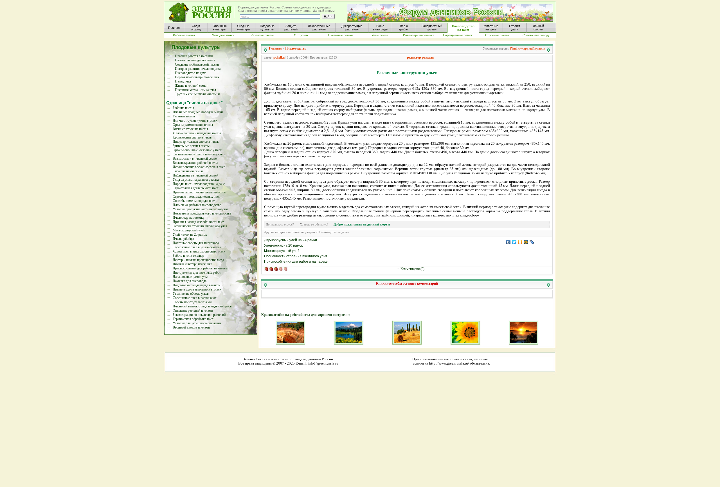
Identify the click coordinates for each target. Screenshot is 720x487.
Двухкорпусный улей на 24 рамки (290, 240)
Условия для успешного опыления (197, 323)
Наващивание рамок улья (190, 277)
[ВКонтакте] (508, 242)
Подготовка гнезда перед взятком (196, 285)
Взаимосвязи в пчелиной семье (195, 158)
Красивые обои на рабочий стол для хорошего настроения (305, 315)
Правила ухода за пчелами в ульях (197, 289)
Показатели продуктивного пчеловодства (202, 213)
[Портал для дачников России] (201, 12)
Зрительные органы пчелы (191, 146)
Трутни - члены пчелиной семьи (197, 94)
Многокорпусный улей (188, 230)
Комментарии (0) (412, 269)
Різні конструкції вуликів (527, 48)
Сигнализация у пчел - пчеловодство (198, 154)
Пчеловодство (295, 48)
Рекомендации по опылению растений (199, 315)
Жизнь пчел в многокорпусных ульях (199, 251)
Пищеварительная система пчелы (196, 142)
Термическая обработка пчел (193, 319)
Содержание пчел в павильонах (195, 298)
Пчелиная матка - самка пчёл (195, 90)
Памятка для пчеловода (189, 281)
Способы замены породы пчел (194, 201)
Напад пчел (183, 81)
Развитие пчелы (184, 116)
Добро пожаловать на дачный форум (362, 224)
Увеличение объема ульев (191, 294)
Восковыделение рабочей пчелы (195, 163)
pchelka (279, 57)
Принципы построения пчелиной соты (199, 192)
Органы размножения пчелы (193, 125)
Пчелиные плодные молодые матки (198, 112)
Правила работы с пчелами (194, 56)
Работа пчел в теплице (188, 256)
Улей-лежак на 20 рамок (190, 234)
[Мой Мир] (526, 242)
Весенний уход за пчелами (191, 327)
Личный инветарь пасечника (192, 264)
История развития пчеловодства (197, 69)
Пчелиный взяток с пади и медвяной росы (202, 306)
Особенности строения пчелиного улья (200, 226)
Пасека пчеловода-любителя (195, 60)
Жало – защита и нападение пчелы (197, 133)
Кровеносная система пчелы (192, 137)
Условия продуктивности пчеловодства (200, 209)
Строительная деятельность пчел (196, 188)
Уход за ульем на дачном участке (196, 180)
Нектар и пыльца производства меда (198, 260)
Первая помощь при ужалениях (197, 77)
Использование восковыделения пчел (199, 167)
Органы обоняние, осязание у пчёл (197, 150)
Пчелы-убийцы (183, 239)
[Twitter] (514, 242)
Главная (275, 48)
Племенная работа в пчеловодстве (197, 205)
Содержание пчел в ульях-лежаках (197, 247)
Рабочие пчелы (183, 108)
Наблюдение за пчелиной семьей (195, 175)
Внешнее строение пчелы (190, 129)
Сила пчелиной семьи (188, 171)
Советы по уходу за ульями (192, 302)
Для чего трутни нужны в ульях (195, 120)
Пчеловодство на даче (190, 73)
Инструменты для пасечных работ (197, 272)
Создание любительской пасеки (197, 64)
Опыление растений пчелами (193, 310)
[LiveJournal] (532, 242)
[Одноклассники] (520, 242)
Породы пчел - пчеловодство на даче (199, 184)
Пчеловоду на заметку (188, 218)
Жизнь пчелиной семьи (191, 86)
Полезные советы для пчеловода (196, 243)
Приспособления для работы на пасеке (200, 268)
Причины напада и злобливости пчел (198, 222)
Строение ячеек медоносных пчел (196, 196)
